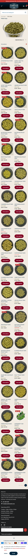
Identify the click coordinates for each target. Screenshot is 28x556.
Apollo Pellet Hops (6, 109)
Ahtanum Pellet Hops (7, 60)
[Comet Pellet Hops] (21, 269)
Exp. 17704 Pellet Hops (6, 448)
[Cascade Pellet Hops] (21, 173)
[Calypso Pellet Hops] (7, 173)
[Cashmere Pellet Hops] (7, 196)
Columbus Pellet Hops (7, 277)
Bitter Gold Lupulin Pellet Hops (6, 133)
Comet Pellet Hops (20, 277)
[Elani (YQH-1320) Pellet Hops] (7, 367)
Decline (5, 553)
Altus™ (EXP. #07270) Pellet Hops (6, 86)
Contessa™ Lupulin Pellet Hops (6, 301)
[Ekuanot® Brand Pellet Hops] (7, 343)
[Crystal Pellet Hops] (21, 292)
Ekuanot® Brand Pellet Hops (5, 351)
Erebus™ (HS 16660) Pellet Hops (6, 400)
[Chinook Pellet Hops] (21, 221)
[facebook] (1, 524)
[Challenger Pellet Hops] (7, 221)
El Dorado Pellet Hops (20, 350)
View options (6, 68)
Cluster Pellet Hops (20, 253)
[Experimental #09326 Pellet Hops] (7, 465)
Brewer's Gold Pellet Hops (20, 157)
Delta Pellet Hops (5, 324)
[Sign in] (23, 6)
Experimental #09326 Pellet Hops (6, 473)
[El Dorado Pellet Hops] (21, 343)
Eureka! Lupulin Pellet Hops (21, 400)
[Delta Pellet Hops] (7, 317)
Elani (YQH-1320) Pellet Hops (7, 375)
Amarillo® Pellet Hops (21, 85)
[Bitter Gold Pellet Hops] (21, 124)
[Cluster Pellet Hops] (21, 245)
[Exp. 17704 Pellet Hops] (7, 440)
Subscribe (25, 530)
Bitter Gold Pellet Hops (19, 133)
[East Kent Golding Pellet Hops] (21, 317)
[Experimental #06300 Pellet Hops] (21, 440)
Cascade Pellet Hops (20, 181)
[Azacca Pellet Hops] (21, 102)
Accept (13, 553)
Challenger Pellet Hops (6, 229)
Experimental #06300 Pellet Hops (20, 448)
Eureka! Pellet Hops (6, 423)
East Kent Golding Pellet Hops (19, 325)
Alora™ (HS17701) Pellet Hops (19, 61)
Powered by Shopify (20, 540)
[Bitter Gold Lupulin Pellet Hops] (7, 124)
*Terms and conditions (6, 534)
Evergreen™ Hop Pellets (19, 424)
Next (25, 485)
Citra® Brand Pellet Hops (6, 253)
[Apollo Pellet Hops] (7, 102)
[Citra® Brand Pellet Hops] (7, 245)
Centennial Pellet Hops (20, 205)
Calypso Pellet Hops (6, 181)
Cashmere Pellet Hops (7, 204)
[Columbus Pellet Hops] (7, 269)
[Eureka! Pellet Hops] (7, 416)
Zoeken (25, 12)
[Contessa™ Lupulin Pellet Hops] (7, 292)
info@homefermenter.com (9, 503)
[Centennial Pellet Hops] (21, 196)
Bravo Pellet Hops (6, 157)
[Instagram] (4, 525)
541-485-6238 (6, 501)
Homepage (3, 16)
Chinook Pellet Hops (20, 228)
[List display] (26, 44)
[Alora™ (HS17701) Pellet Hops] (21, 53)
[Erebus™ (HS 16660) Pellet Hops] (7, 391)
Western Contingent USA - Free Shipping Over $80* (16, 1)
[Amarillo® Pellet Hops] (21, 77)
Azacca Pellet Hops (20, 109)
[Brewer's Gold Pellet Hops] (21, 149)
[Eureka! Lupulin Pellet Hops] (21, 391)
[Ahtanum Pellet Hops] (7, 53)
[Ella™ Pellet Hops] (21, 367)
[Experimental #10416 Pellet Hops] (21, 465)
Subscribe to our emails (6, 527)
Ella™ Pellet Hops (19, 375)
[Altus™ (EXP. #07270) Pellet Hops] (7, 77)
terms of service (16, 548)
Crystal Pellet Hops (20, 300)
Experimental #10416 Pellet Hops (20, 473)
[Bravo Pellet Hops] (7, 149)
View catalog (2, 6)
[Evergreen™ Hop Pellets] (21, 416)
